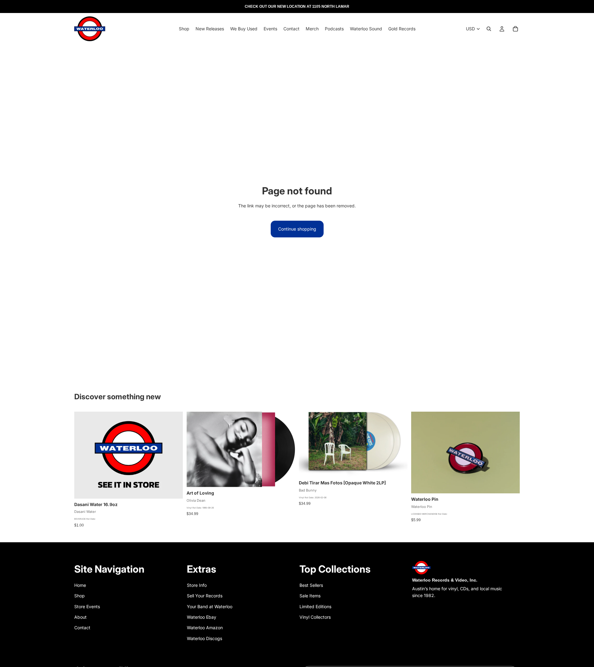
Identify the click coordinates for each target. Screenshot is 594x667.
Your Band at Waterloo (209, 606)
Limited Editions (315, 606)
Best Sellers (311, 585)
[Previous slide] (420, 452)
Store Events (87, 606)
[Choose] (397, 467)
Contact (82, 627)
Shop (79, 595)
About (80, 617)
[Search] (489, 29)
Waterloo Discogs (204, 638)
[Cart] (515, 29)
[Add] (173, 489)
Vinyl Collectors (315, 617)
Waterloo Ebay (201, 617)
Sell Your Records (204, 595)
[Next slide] (510, 452)
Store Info (197, 585)
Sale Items (310, 595)
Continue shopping (297, 229)
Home (80, 585)
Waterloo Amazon (205, 627)
